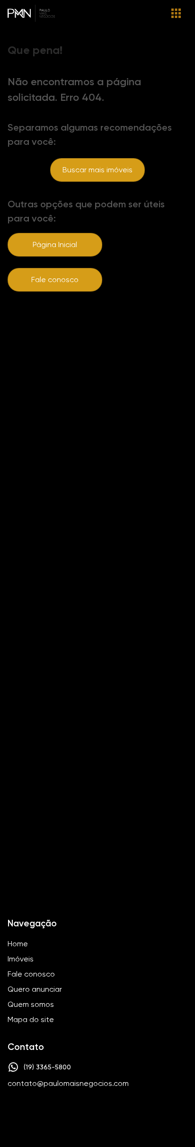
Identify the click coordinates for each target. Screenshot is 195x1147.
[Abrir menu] (176, 13)
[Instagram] (81, 1112)
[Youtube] (109, 1112)
